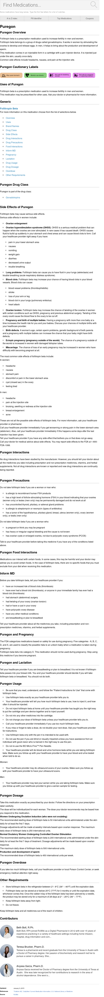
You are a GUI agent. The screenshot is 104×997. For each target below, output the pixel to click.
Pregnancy (11, 154)
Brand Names (12, 126)
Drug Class (11, 130)
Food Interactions (14, 146)
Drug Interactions (14, 138)
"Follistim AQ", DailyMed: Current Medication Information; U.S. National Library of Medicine (43, 991)
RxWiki (16, 994)
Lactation (10, 158)
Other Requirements (15, 175)
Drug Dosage (12, 166)
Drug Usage (11, 162)
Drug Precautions (14, 142)
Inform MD (11, 150)
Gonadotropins (13, 197)
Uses (8, 122)
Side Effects (11, 134)
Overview (10, 117)
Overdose (10, 170)
